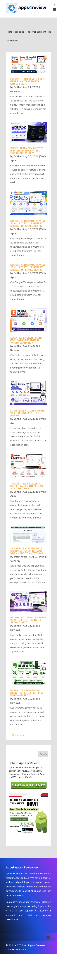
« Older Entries (18, 735)
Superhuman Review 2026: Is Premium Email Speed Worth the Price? (27, 151)
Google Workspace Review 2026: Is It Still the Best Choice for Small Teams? (27, 223)
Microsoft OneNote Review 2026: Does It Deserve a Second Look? (28, 620)
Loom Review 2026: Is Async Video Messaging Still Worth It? (28, 413)
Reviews (15, 91)
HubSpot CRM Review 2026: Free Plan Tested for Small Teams (27, 81)
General (15, 561)
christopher (20, 556)
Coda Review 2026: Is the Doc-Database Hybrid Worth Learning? (26, 340)
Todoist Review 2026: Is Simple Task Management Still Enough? (26, 486)
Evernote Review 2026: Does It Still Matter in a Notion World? (26, 693)
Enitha (17, 87)
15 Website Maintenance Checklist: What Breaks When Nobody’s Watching (26, 551)
